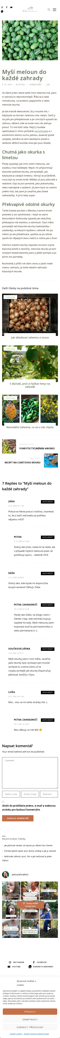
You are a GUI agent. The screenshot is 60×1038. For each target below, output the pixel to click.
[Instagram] (2, 7)
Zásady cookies (16, 1034)
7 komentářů (35, 85)
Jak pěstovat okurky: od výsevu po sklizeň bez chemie (28, 845)
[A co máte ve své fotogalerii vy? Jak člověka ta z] (30, 891)
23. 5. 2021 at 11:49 (16, 696)
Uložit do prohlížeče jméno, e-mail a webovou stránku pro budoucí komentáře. (29, 807)
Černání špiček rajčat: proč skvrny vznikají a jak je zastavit (30, 851)
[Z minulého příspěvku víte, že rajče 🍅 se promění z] (49, 891)
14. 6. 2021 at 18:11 (16, 653)
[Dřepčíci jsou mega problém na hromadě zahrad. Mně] (11, 928)
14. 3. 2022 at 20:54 (16, 577)
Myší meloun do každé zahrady (24, 75)
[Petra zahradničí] (30, 9)
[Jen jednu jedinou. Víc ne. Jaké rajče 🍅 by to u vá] (11, 891)
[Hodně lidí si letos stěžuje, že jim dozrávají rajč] (11, 909)
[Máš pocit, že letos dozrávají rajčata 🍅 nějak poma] (30, 909)
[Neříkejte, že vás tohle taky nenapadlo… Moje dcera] (49, 909)
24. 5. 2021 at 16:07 (21, 724)
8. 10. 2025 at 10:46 (21, 541)
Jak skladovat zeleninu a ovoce (30, 337)
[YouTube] (11, 7)
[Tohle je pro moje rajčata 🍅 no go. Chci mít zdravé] (30, 928)
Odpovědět (47, 502)
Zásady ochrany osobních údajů (36, 1034)
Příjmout (30, 1011)
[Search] (49, 9)
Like (48, 85)
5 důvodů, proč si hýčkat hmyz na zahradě (30, 385)
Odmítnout (30, 1019)
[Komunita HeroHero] (2, 11)
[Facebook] (6, 7)
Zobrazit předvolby (30, 1027)
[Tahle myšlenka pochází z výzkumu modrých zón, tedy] (49, 928)
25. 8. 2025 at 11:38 (16, 506)
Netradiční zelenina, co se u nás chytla (30, 427)
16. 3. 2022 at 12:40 (21, 609)
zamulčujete (41, 131)
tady (28, 622)
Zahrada (10, 297)
